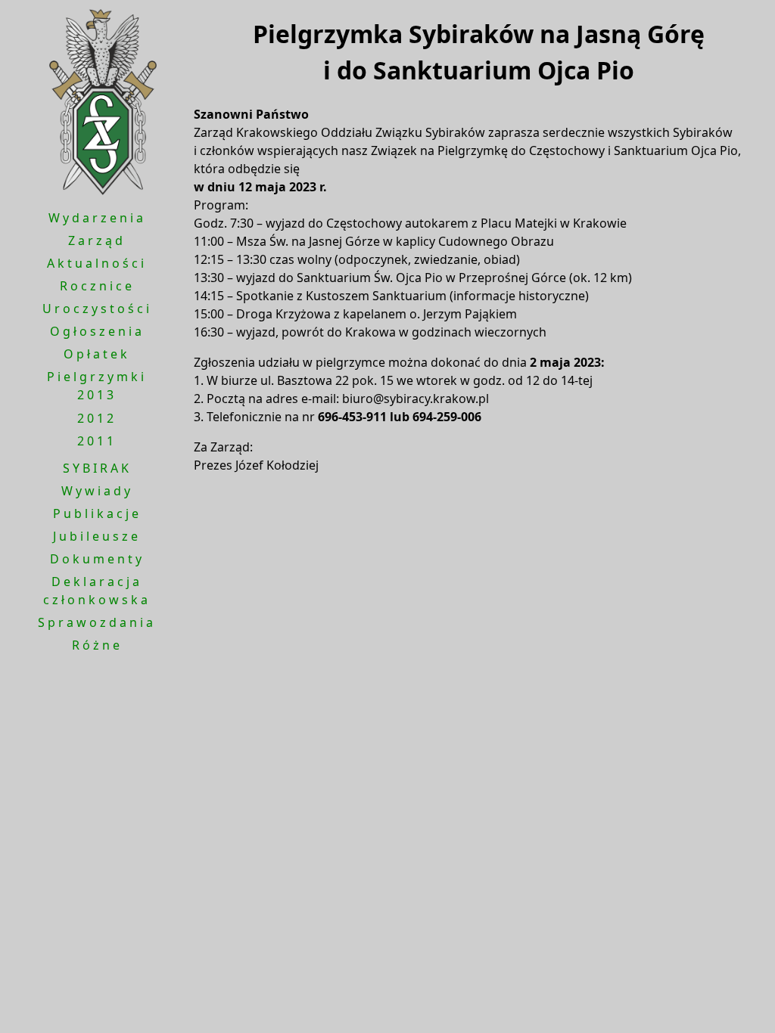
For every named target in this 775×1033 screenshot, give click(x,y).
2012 (97, 418)
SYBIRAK (97, 468)
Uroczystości (97, 308)
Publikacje (97, 513)
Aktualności (97, 263)
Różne (97, 645)
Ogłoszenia (97, 331)
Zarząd (97, 240)
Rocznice (97, 286)
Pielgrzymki (97, 376)
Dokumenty (97, 559)
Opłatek (97, 354)
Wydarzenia (97, 217)
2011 (97, 441)
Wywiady (97, 490)
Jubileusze (97, 536)
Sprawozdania (97, 622)
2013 (97, 394)
